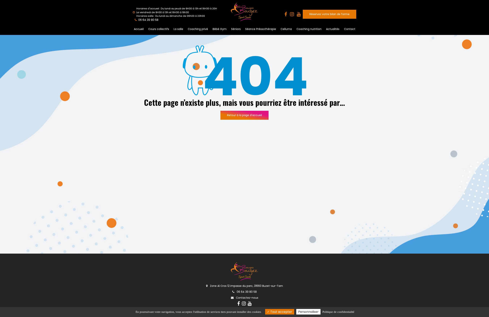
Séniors (236, 29)
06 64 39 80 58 (246, 292)
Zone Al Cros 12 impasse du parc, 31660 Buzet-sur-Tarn (246, 286)
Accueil (139, 29)
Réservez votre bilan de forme (329, 14)
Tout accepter (281, 312)
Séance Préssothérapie (260, 29)
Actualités (332, 29)
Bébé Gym (220, 29)
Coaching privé (198, 29)
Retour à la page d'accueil (244, 115)
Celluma (286, 29)
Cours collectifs (158, 29)
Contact (349, 29)
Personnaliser (308, 312)
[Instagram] (292, 14)
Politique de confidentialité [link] (338, 311)
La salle (178, 29)
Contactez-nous (246, 298)
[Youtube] (299, 14)
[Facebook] (285, 14)
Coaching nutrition (308, 29)
